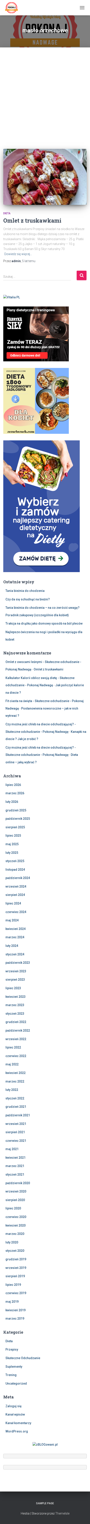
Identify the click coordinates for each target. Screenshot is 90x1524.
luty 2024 (11, 946)
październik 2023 (17, 962)
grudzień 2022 (15, 1022)
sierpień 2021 (15, 1132)
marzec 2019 (14, 1318)
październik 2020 (17, 1183)
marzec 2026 (14, 793)
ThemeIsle (62, 1513)
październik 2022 (17, 1030)
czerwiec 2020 (15, 1217)
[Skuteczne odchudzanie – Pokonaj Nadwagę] (13, 7)
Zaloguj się (13, 1406)
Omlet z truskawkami (32, 220)
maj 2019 (12, 1301)
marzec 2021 (14, 1166)
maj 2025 (12, 844)
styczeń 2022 (14, 1098)
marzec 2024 (14, 937)
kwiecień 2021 (15, 1157)
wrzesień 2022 (15, 1039)
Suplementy (13, 1366)
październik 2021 (17, 1115)
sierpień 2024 (15, 895)
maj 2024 (12, 920)
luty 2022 (11, 1090)
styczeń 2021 (14, 1174)
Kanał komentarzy (18, 1423)
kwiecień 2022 (15, 1073)
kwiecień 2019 (15, 1310)
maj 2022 (12, 1064)
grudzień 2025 (15, 810)
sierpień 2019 (15, 1276)
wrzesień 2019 (15, 1268)
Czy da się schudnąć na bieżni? (27, 599)
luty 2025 (11, 852)
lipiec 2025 (13, 835)
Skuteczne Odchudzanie (22, 1358)
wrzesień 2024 (15, 886)
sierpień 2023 (15, 979)
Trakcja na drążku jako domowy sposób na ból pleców (44, 623)
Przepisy (11, 1349)
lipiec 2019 (13, 1284)
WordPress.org (16, 1431)
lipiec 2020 (13, 1208)
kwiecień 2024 (15, 929)
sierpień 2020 (15, 1200)
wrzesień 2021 (15, 1124)
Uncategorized (16, 1383)
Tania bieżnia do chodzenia (25, 591)
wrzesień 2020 (15, 1191)
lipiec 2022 (13, 1047)
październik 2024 (17, 878)
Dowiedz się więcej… (18, 254)
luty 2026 (11, 801)
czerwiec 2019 (15, 1293)
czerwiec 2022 (15, 1056)
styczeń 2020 (14, 1250)
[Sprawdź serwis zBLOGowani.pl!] (45, 1444)
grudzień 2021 (15, 1106)
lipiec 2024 (13, 903)
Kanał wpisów (15, 1414)
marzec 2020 (14, 1234)
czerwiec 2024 (15, 912)
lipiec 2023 (13, 988)
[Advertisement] (45, 95)
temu (28, 261)
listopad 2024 (15, 869)
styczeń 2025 (14, 861)
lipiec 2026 (13, 785)
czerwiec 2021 (15, 1140)
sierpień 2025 (15, 827)
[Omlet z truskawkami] (45, 177)
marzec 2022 (14, 1081)
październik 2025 (17, 818)
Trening (11, 1375)
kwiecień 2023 (15, 996)
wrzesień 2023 (15, 971)
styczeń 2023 (14, 1013)
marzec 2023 (14, 1005)
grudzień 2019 (15, 1259)
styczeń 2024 (14, 954)
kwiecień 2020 (15, 1225)
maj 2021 (12, 1149)
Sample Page (45, 1503)
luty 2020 (11, 1242)
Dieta (6, 213)
